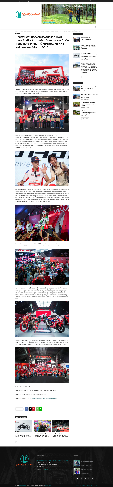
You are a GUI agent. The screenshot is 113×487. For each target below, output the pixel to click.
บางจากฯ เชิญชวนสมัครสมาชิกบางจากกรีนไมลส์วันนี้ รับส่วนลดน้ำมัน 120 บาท (88, 47)
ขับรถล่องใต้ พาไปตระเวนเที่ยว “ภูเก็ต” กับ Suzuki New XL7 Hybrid (88, 104)
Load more (84, 77)
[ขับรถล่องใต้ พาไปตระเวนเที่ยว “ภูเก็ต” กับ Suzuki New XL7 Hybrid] (76, 104)
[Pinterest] (33, 409)
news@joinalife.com (48, 469)
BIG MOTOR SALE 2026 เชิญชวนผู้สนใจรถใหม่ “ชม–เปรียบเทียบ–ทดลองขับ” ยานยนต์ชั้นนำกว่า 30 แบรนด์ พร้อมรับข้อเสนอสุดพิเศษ (41, 436)
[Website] (88, 478)
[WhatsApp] (37, 409)
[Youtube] (97, 1)
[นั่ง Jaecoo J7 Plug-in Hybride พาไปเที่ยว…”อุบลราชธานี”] (76, 88)
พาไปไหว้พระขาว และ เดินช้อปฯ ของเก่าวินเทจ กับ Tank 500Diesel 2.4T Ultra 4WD (89, 96)
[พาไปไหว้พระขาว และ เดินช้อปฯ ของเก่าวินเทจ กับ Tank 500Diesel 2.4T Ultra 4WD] (76, 96)
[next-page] (19, 442)
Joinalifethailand (22, 485)
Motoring (21, 31)
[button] (96, 27)
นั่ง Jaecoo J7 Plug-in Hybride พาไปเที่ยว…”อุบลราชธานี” (88, 87)
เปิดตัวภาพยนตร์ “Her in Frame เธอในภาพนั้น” (87, 38)
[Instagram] (92, 1)
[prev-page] (16, 442)
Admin (18, 51)
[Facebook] (90, 1)
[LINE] (40, 409)
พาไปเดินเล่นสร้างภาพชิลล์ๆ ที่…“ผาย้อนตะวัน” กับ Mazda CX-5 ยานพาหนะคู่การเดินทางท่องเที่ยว (89, 112)
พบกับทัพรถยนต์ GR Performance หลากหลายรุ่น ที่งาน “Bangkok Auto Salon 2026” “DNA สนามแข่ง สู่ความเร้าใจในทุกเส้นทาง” (60, 436)
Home (16, 31)
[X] (94, 1)
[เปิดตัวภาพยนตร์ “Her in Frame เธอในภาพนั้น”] (76, 39)
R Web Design (48, 485)
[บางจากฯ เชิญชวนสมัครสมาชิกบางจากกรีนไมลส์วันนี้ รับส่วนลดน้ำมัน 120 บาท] (76, 47)
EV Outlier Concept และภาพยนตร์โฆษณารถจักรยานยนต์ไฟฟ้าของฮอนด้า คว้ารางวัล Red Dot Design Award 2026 (23, 436)
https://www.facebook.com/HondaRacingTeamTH (43, 399)
